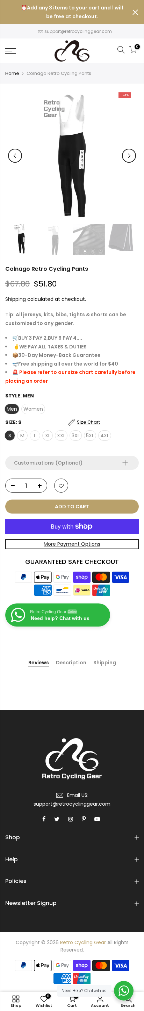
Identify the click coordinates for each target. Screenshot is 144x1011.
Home (12, 73)
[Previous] (15, 156)
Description (71, 663)
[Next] (129, 156)
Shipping (15, 299)
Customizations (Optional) (48, 462)
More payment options (72, 543)
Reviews (38, 663)
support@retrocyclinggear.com (78, 31)
